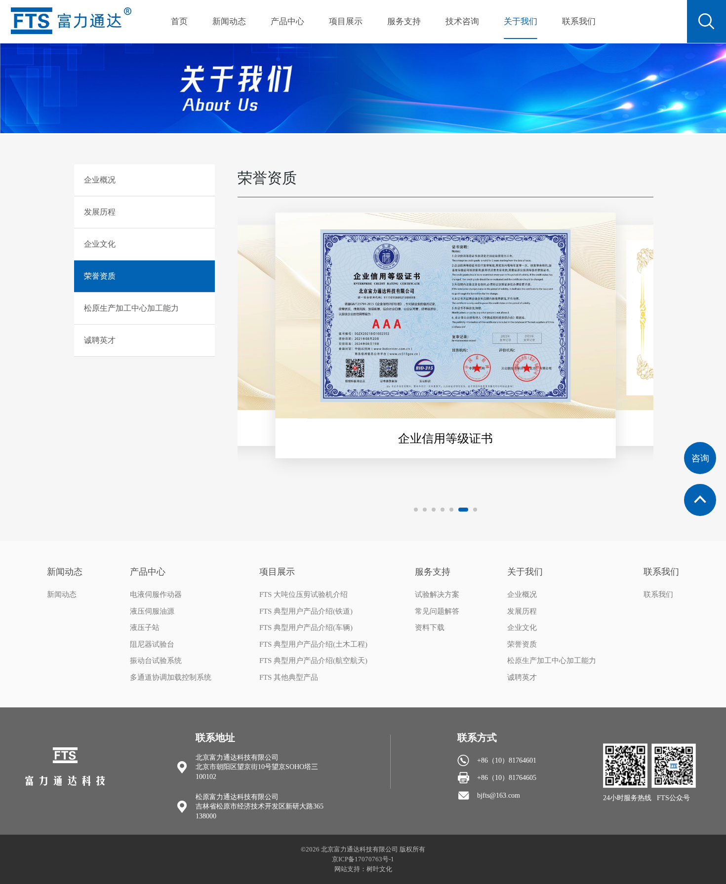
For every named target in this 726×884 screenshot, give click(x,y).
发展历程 (522, 611)
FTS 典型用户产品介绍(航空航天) (313, 660)
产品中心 (287, 21)
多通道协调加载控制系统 (170, 677)
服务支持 (404, 21)
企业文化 (522, 627)
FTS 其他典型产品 (288, 677)
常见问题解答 (437, 611)
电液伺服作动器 (156, 594)
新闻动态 (229, 21)
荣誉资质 (522, 644)
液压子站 (145, 627)
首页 (179, 21)
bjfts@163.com (498, 795)
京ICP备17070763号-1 (363, 859)
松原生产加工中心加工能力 (551, 660)
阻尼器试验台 (152, 644)
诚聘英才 (522, 677)
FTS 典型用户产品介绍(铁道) (306, 611)
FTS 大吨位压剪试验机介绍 (303, 594)
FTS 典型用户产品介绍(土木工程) (313, 644)
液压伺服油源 (152, 611)
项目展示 (346, 21)
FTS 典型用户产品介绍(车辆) (306, 627)
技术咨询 (462, 21)
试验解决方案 (437, 594)
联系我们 (579, 21)
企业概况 (522, 594)
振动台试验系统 (156, 660)
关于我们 (520, 21)
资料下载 (429, 627)
